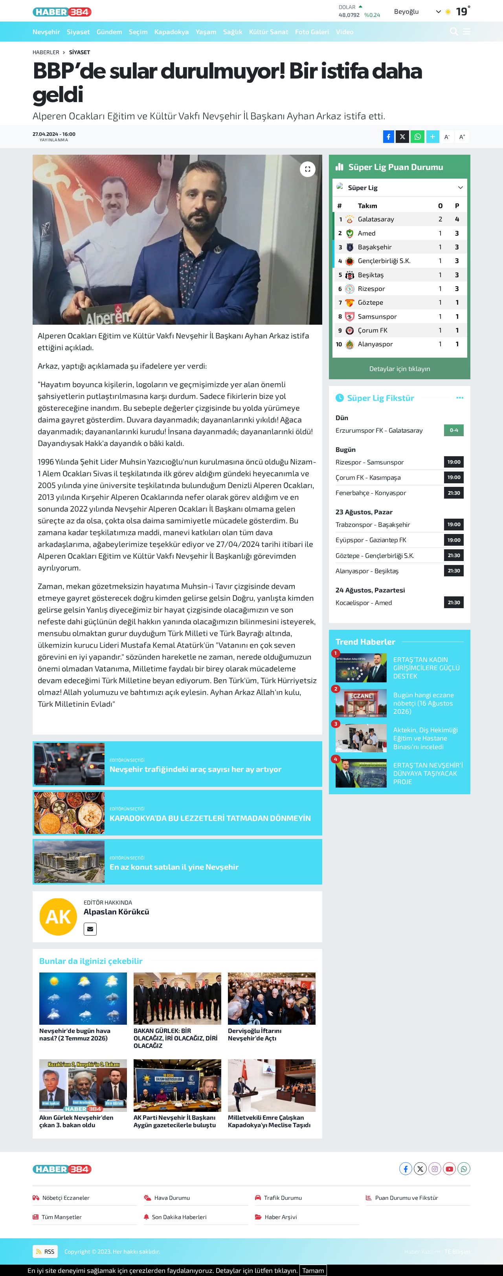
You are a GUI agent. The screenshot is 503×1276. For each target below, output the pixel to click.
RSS (48, 1251)
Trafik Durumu (283, 1197)
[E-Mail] (90, 929)
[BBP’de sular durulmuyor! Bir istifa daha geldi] (177, 239)
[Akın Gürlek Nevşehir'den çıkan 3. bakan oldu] (83, 1084)
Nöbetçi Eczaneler (66, 1197)
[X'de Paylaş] (402, 136)
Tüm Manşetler (62, 1216)
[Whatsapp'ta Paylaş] (417, 136)
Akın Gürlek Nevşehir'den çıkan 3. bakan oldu (76, 1120)
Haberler (46, 52)
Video (345, 31)
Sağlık (232, 31)
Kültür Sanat (268, 31)
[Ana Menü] (465, 31)
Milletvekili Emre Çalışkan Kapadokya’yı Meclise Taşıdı (269, 1120)
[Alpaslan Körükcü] (58, 916)
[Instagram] (434, 1168)
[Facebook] (405, 1168)
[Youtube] (449, 1168)
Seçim (138, 31)
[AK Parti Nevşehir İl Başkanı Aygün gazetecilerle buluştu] (177, 1084)
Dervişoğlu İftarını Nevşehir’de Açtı (254, 1034)
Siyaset (78, 31)
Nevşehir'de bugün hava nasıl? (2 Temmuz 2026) (74, 1034)
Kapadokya (171, 31)
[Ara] (455, 31)
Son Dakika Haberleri (179, 1216)
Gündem (109, 31)
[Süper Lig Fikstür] (460, 397)
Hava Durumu (172, 1197)
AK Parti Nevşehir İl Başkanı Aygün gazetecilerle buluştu (175, 1120)
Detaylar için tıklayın (399, 368)
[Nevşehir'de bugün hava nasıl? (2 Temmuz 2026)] (83, 998)
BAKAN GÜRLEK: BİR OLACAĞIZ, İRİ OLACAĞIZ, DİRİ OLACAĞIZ (176, 1038)
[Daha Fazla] (432, 136)
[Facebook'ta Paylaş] (388, 136)
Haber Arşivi (281, 1216)
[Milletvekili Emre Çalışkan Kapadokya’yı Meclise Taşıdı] (272, 1084)
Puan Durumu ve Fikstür (406, 1197)
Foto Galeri (312, 31)
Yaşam (206, 31)
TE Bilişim (457, 1251)
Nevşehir (46, 31)
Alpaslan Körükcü (116, 911)
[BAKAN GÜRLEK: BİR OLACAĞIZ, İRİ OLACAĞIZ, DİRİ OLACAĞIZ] (177, 998)
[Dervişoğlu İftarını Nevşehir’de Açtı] (272, 998)
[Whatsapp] (463, 1168)
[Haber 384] (62, 10)
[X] (420, 1168)
